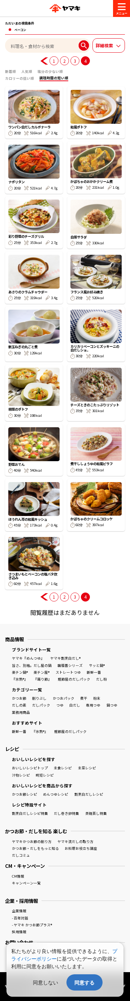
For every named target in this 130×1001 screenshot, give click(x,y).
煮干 (83, 698)
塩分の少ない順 (50, 71)
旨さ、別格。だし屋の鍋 (32, 665)
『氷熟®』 (20, 679)
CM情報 (18, 876)
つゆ (60, 705)
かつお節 (19, 698)
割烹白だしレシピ (88, 794)
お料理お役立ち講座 (81, 848)
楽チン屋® (41, 672)
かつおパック (63, 698)
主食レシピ (63, 767)
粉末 (96, 698)
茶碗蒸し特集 (96, 813)
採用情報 (19, 931)
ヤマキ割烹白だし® (65, 658)
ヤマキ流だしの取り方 (75, 841)
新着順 (10, 71)
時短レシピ (45, 775)
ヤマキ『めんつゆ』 (28, 658)
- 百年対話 (20, 918)
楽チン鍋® (20, 672)
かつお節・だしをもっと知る (35, 848)
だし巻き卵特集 (66, 813)
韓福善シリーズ (70, 665)
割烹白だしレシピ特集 (30, 813)
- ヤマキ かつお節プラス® (32, 924)
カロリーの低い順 (19, 78)
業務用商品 (21, 712)
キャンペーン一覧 (26, 883)
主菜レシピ (87, 767)
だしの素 (19, 705)
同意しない (45, 982)
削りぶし (39, 698)
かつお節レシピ (24, 794)
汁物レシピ (21, 775)
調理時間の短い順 (53, 77)
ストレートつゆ (68, 672)
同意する (84, 982)
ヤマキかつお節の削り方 (32, 841)
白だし (74, 705)
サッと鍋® (97, 665)
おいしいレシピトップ (30, 767)
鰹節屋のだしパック (74, 679)
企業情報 (19, 910)
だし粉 (101, 679)
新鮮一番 (94, 672)
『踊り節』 (43, 679)
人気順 (26, 71)
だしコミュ (21, 855)
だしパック (41, 705)
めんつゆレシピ (55, 794)
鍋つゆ (112, 705)
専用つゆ (93, 705)
